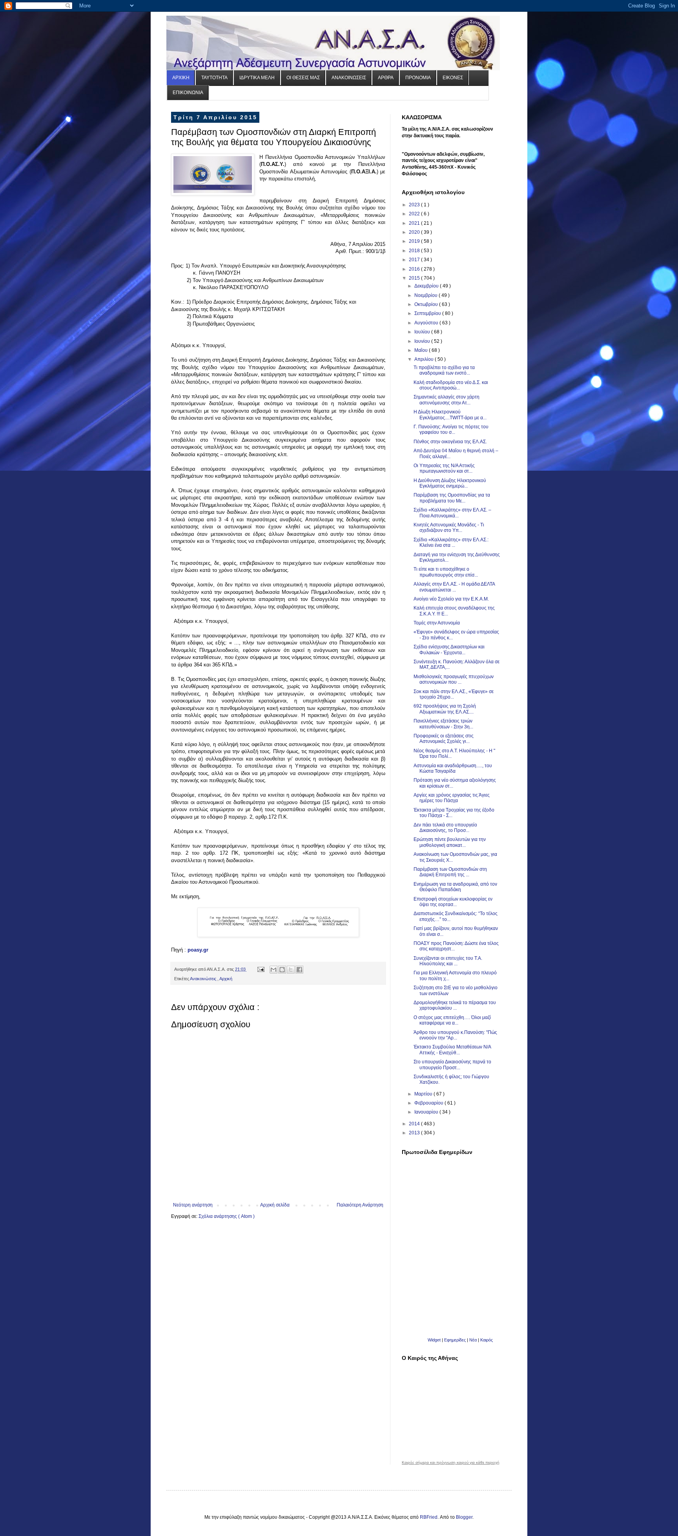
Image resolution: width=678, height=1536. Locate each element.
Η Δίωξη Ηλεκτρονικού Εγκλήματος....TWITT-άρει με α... (450, 414)
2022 (415, 214)
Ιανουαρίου (426, 1112)
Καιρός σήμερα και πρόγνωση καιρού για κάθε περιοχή (450, 1463)
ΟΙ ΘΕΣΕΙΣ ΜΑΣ (303, 77)
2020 (415, 232)
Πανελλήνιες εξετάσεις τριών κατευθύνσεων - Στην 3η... (443, 723)
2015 (415, 278)
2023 (415, 204)
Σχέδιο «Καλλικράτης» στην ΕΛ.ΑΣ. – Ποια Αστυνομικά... (452, 512)
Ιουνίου (422, 341)
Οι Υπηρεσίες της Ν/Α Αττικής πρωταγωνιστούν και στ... (444, 468)
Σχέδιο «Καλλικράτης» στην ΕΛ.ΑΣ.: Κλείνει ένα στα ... (451, 542)
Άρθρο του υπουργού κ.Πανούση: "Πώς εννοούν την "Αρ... (455, 1035)
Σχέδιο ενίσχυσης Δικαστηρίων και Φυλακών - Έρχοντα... (449, 649)
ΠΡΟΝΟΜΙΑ (418, 77)
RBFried (428, 1517)
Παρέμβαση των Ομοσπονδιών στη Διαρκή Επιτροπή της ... (450, 871)
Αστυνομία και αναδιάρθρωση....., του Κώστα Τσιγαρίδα (453, 768)
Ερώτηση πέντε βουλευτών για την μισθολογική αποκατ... (450, 842)
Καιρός (486, 1340)
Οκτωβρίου (426, 304)
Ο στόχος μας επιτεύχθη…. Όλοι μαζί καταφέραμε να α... (452, 1020)
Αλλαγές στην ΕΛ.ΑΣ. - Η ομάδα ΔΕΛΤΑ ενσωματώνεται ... (454, 586)
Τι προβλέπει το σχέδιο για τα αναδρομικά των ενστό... (444, 370)
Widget (434, 1340)
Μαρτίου (424, 1094)
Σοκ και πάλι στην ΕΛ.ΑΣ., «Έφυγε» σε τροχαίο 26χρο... (454, 694)
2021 (415, 223)
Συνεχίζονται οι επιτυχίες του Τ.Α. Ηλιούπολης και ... (448, 960)
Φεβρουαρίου (429, 1103)
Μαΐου (421, 350)
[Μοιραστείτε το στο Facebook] (299, 970)
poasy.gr (198, 950)
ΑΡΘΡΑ (386, 77)
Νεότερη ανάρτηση (193, 1205)
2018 (415, 250)
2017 (415, 259)
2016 (415, 269)
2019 (415, 241)
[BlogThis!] (282, 970)
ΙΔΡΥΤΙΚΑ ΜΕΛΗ (257, 77)
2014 (415, 1124)
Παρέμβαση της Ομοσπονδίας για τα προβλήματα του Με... (452, 497)
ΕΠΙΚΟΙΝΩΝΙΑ (188, 92)
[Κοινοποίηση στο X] (291, 970)
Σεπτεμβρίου (428, 313)
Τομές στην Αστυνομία (437, 623)
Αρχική (225, 978)
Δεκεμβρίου (427, 286)
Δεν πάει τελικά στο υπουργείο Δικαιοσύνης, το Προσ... (445, 827)
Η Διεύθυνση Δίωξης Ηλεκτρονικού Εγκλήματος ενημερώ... (450, 483)
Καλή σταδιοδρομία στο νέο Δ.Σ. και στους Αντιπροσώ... (451, 385)
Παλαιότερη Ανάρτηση (360, 1205)
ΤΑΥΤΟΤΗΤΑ (214, 77)
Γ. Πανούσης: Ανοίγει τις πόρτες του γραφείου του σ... (451, 429)
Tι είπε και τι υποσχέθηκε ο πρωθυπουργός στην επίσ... (446, 571)
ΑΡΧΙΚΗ (181, 77)
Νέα (473, 1340)
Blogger (464, 1517)
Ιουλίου (422, 332)
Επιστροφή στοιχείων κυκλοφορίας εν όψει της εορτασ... (453, 901)
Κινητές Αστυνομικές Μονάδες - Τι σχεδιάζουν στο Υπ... (449, 527)
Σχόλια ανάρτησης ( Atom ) (227, 1216)
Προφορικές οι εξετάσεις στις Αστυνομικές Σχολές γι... (444, 738)
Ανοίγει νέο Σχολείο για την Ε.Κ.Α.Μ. (451, 599)
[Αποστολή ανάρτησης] (260, 969)
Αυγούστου (426, 323)
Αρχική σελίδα (275, 1205)
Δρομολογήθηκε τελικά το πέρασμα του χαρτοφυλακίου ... (455, 1005)
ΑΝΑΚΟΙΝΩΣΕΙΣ (349, 77)
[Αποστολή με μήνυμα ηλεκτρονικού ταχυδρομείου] (273, 970)
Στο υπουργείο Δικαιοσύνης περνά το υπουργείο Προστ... (452, 1064)
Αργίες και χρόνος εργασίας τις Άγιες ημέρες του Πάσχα (452, 797)
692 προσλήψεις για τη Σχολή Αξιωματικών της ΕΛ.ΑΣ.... (445, 708)
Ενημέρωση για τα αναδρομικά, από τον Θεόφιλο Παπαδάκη (455, 886)
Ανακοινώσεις (203, 978)
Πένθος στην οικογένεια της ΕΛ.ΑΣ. (450, 441)
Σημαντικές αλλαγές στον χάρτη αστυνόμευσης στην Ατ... (446, 399)
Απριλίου (424, 359)
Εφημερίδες (455, 1340)
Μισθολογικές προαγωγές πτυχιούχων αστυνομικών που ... (454, 679)
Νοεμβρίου (426, 295)
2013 (415, 1133)
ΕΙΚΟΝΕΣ (453, 77)
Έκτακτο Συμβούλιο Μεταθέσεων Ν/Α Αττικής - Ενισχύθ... (452, 1049)
